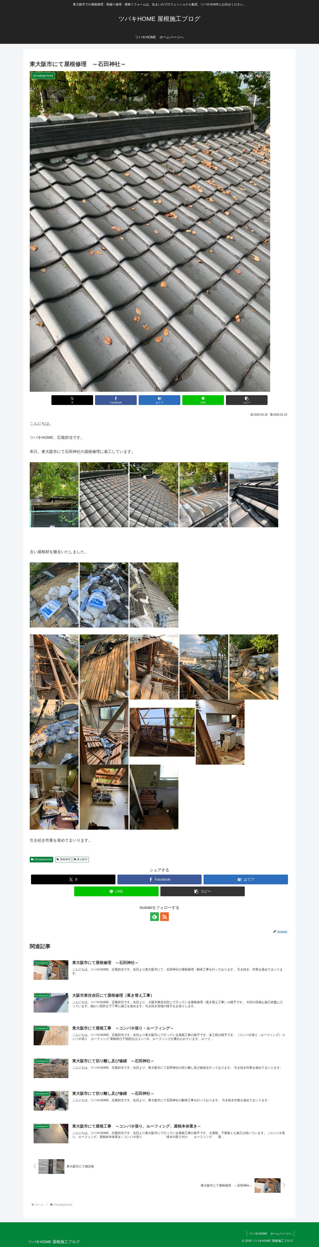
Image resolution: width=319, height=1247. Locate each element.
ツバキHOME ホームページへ (270, 1233)
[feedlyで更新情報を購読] (154, 916)
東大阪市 (82, 859)
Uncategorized (43, 859)
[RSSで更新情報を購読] (164, 916)
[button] (246, 400)
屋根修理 (65, 859)
